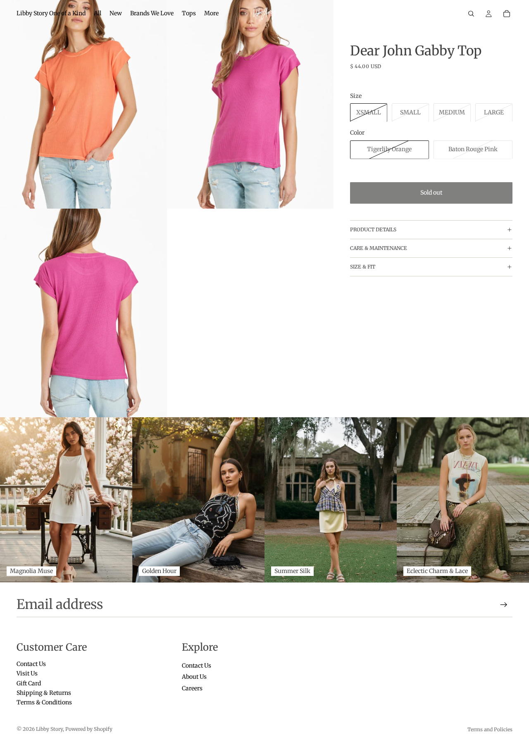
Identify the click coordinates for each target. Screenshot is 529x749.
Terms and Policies (489, 729)
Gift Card (29, 683)
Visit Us (27, 673)
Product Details (373, 229)
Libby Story (49, 729)
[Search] (471, 14)
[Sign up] (503, 604)
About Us (194, 676)
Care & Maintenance (378, 248)
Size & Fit (362, 267)
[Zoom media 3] (83, 313)
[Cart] (507, 14)
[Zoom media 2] (250, 104)
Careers (192, 688)
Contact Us (31, 664)
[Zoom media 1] (83, 104)
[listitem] (211, 14)
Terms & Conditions (44, 702)
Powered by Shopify (88, 729)
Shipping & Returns (44, 693)
